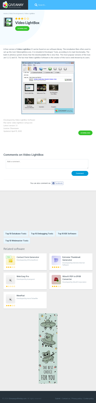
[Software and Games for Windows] (13, 4)
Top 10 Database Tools (15, 233)
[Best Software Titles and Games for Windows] (48, 210)
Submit (57, 398)
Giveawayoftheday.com (17, 398)
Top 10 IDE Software (67, 233)
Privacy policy (77, 398)
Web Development (16, 13)
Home (6, 13)
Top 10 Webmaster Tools (16, 240)
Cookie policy (88, 398)
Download (85, 133)
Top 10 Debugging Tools (42, 233)
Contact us (66, 398)
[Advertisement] (48, 40)
